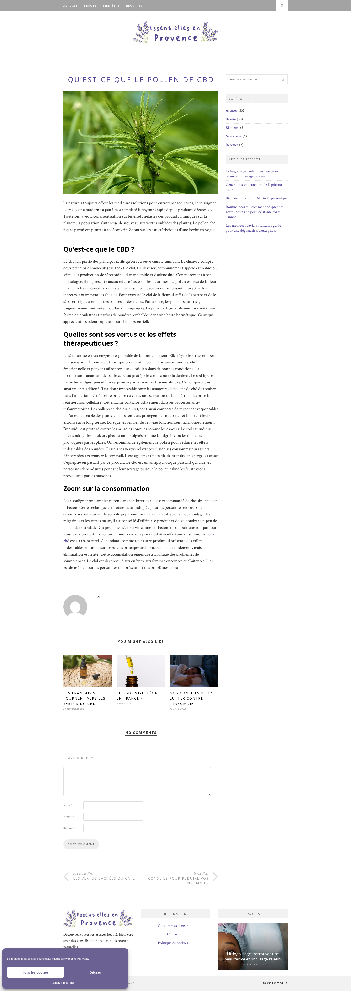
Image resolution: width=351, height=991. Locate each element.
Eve (97, 597)
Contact (173, 934)
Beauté (90, 5)
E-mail (68, 817)
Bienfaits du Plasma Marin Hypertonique (256, 198)
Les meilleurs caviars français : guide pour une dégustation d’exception (253, 228)
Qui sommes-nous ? (173, 925)
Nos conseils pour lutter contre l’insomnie (191, 698)
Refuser (95, 972)
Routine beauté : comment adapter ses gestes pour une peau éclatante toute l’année (255, 212)
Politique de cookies (63, 983)
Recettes (134, 5)
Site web (68, 828)
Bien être (111, 5)
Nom (67, 805)
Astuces (70, 5)
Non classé (234, 136)
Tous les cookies (36, 972)
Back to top (274, 983)
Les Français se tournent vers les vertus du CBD (84, 698)
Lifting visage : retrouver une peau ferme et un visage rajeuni (252, 174)
